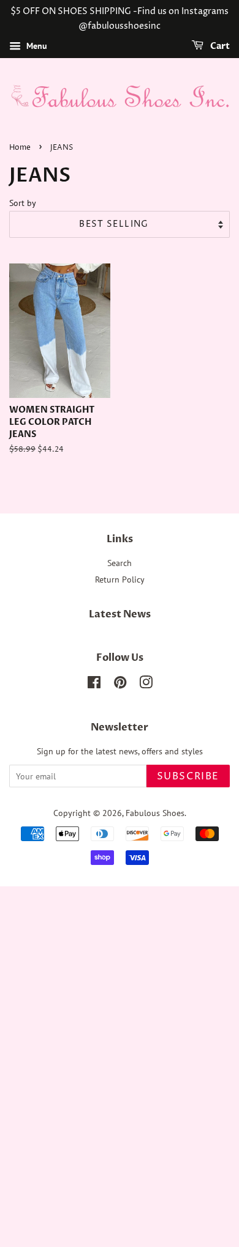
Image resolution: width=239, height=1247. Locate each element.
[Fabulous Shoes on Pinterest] (120, 684)
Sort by (22, 202)
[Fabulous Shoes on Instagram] (146, 684)
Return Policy (120, 579)
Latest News (120, 614)
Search (119, 562)
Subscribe (188, 776)
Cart (219, 46)
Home (20, 147)
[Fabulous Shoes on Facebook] (94, 684)
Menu (35, 45)
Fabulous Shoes (155, 812)
